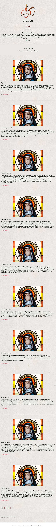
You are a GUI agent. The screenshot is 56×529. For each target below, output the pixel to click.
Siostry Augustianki (11, 517)
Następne (8, 508)
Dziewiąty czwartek (6, 353)
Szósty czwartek (5, 488)
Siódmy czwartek (5, 442)
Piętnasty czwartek (6, 83)
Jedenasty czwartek (6, 264)
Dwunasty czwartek (6, 219)
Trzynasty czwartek (6, 173)
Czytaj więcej (5, 94)
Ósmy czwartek (5, 397)
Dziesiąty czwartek (6, 309)
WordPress (40, 525)
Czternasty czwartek (6, 128)
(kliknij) (25, 37)
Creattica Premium (26, 525)
